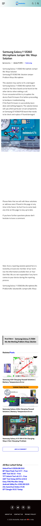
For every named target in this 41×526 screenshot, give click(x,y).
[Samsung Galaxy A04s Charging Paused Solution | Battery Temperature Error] (20, 396)
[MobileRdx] (20, 3)
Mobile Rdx (7, 63)
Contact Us (18, 514)
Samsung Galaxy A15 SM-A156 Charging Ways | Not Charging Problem (18, 439)
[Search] (38, 3)
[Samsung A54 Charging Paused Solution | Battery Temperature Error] (20, 366)
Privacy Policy (30, 514)
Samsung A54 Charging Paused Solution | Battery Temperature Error (19, 380)
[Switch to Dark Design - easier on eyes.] (32, 3)
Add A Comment (20, 449)
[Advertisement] (20, 28)
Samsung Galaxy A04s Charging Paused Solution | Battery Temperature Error (18, 410)
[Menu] (3, 3)
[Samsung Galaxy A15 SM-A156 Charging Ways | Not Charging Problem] (20, 425)
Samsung (28, 63)
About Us (8, 514)
